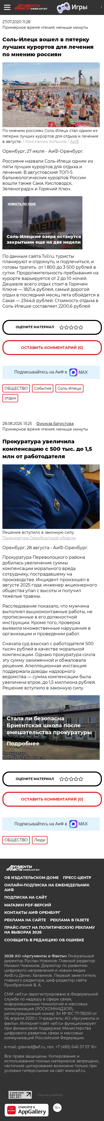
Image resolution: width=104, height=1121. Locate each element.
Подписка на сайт (25, 897)
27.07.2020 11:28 (16, 21)
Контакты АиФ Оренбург (32, 912)
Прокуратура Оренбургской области (39, 538)
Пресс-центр (77, 877)
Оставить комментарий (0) (52, 347)
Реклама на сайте (25, 920)
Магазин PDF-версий (27, 905)
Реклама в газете (69, 920)
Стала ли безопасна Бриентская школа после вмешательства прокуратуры (49, 725)
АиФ (74, 141)
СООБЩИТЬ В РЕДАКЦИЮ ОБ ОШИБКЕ (44, 940)
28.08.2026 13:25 (17, 423)
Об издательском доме (31, 877)
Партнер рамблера (50, 1094)
